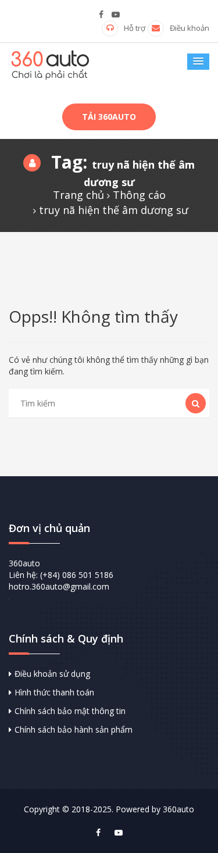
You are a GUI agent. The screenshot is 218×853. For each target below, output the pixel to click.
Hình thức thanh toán (54, 692)
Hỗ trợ (134, 28)
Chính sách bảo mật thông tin (70, 710)
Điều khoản (189, 28)
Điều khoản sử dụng (52, 673)
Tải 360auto (109, 116)
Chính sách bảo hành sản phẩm (74, 729)
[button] (198, 61)
